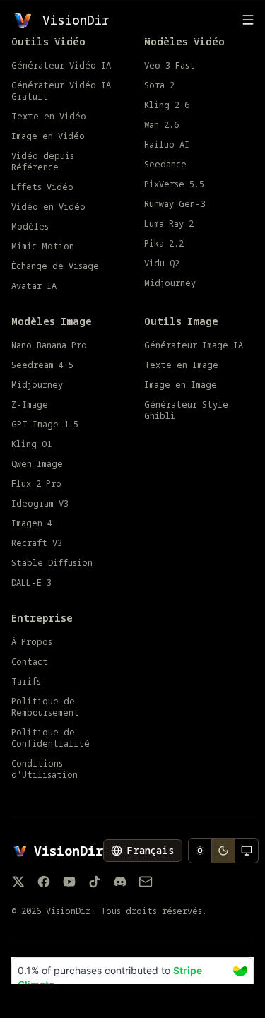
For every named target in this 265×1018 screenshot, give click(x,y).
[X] (18, 882)
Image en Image (180, 385)
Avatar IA (34, 286)
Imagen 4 (31, 523)
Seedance (165, 164)
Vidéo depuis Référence (42, 161)
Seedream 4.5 (42, 365)
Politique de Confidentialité (50, 738)
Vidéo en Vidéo (48, 207)
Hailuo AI (166, 144)
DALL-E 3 (31, 582)
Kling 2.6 (166, 105)
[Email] (146, 882)
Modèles (30, 226)
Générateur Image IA (193, 345)
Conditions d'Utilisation (44, 769)
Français (150, 850)
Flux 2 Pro (36, 484)
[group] (223, 850)
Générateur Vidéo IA (61, 65)
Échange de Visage (55, 266)
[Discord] (120, 882)
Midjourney (170, 283)
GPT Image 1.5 (44, 424)
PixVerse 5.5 (174, 184)
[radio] (200, 850)
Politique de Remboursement (45, 707)
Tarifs (26, 681)
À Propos (31, 642)
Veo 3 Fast (169, 65)
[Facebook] (44, 882)
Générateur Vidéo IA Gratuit (61, 91)
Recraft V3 (36, 543)
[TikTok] (95, 882)
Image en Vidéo (48, 136)
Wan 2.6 (161, 125)
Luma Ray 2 (169, 224)
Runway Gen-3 (175, 204)
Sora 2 (159, 85)
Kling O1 (31, 444)
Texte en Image (181, 365)
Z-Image (29, 404)
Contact (29, 662)
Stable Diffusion (52, 563)
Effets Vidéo (42, 187)
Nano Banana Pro (49, 345)
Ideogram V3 (40, 503)
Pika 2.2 (164, 243)
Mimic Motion (42, 246)
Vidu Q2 (161, 263)
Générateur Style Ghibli (186, 410)
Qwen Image (37, 464)
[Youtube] (69, 882)
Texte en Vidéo (48, 116)
